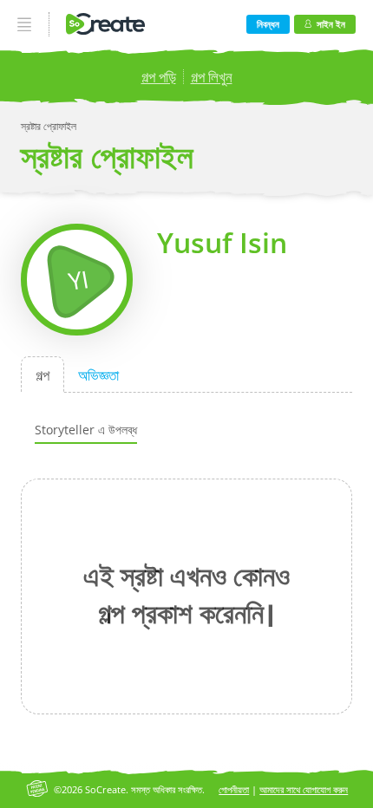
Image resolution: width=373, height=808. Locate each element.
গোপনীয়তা (234, 789)
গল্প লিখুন (211, 77)
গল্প (42, 374)
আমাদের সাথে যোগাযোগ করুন (303, 789)
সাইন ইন (331, 23)
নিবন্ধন (268, 23)
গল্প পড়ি (158, 77)
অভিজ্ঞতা (98, 374)
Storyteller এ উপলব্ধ (86, 429)
